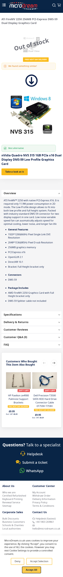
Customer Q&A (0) (15, 337)
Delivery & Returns (16, 322)
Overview (10, 193)
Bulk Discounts (10, 519)
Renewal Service (11, 502)
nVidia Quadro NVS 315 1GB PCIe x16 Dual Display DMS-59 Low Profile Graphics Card (31, 159)
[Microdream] (23, 5)
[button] (54, 363)
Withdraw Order (41, 496)
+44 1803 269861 (45, 522)
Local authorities (11, 529)
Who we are (9, 492)
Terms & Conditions (43, 506)
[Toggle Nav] (4, 5)
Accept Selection (39, 561)
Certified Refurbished (14, 496)
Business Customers (13, 522)
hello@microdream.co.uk (46, 529)
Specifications (13, 315)
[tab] (31, 193)
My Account (38, 492)
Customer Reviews (16, 330)
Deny (17, 561)
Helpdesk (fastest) (46, 519)
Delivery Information (43, 499)
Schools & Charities (13, 525)
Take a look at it (14, 172)
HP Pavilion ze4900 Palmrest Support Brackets (18, 399)
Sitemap (6, 506)
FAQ (6, 345)
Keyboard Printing (12, 499)
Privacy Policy (39, 502)
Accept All (31, 570)
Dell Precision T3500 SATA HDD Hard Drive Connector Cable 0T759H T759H (45, 401)
